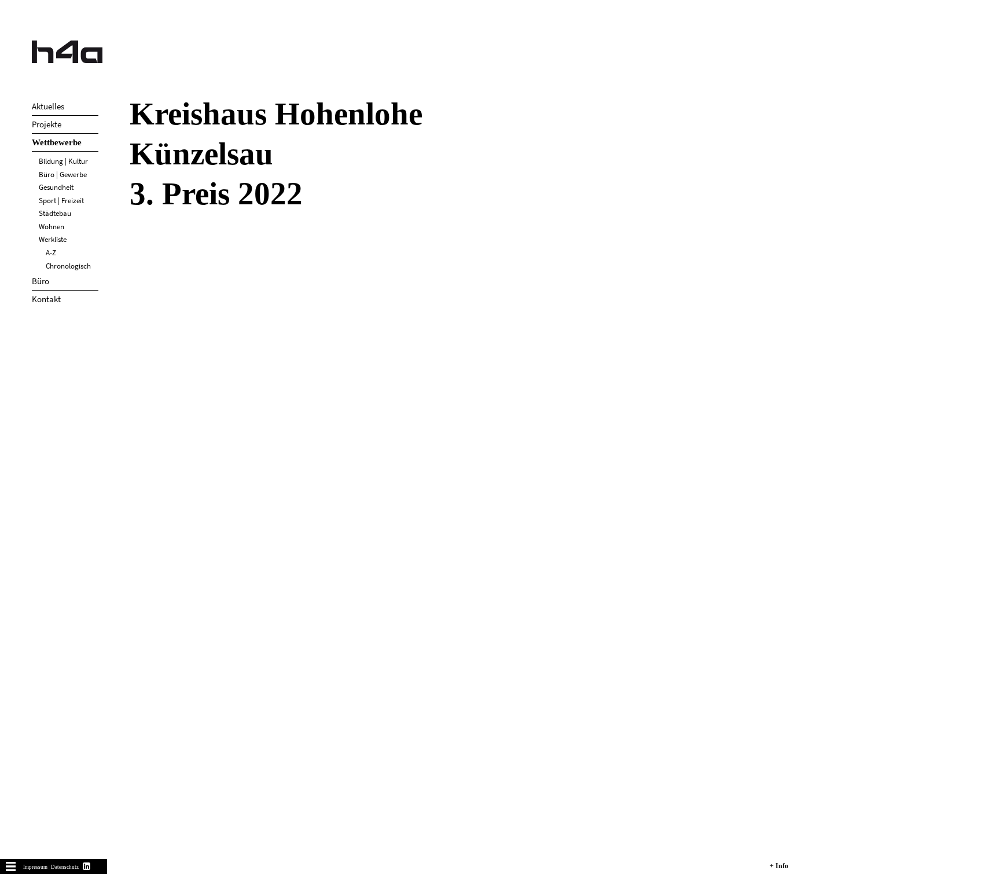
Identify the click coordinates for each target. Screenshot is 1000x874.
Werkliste (53, 239)
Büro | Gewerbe (63, 174)
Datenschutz (65, 867)
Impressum (35, 867)
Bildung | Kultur (63, 161)
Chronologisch (68, 266)
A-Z (51, 253)
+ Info (779, 866)
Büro (40, 281)
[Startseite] (67, 52)
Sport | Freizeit (61, 200)
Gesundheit (56, 187)
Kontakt (46, 298)
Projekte (46, 124)
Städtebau (55, 213)
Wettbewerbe (57, 142)
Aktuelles (48, 106)
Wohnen (51, 227)
